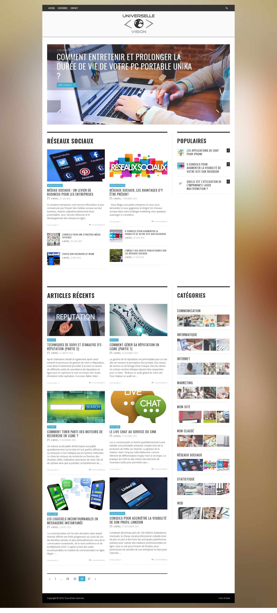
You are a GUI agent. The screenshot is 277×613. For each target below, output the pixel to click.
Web (180, 503)
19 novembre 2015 (68, 440)
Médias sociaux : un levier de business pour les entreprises (70, 191)
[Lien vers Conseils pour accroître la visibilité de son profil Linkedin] (138, 493)
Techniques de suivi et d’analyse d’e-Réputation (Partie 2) (75, 346)
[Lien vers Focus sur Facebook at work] (53, 258)
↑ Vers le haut (224, 598)
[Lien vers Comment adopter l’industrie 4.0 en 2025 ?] (190, 393)
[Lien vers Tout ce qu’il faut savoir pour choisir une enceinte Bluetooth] (223, 441)
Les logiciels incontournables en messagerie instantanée (72, 520)
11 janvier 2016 (66, 353)
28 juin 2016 (76, 241)
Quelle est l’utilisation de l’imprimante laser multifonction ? (204, 185)
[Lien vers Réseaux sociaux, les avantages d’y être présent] (138, 165)
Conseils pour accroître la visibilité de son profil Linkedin (138, 520)
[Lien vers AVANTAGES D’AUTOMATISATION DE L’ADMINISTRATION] (190, 321)
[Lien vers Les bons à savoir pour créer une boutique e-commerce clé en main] (190, 513)
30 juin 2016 (139, 238)
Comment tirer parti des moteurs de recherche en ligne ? (75, 433)
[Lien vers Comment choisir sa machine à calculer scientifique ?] (209, 489)
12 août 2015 (65, 527)
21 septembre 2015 (130, 526)
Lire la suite (52, 225)
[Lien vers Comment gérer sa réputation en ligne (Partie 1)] (138, 319)
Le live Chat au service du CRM (133, 431)
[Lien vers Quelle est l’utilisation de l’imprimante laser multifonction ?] (180, 183)
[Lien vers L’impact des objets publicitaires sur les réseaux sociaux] (116, 255)
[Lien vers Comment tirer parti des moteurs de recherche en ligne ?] (76, 406)
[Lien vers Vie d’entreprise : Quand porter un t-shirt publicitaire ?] (209, 393)
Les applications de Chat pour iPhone (203, 152)
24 (67, 579)
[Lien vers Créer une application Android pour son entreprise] (223, 345)
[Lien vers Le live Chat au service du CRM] (138, 406)
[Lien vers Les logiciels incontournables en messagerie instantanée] (76, 493)
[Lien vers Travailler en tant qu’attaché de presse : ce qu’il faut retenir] (223, 369)
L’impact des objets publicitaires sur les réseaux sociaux (145, 252)
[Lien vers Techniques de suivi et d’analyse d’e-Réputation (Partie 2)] (76, 319)
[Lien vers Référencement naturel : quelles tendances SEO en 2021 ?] (223, 513)
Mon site (51, 340)
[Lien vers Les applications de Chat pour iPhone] (180, 152)
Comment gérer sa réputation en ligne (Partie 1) (134, 346)
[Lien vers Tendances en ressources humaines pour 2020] (209, 321)
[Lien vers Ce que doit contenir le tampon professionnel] (190, 417)
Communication (189, 310)
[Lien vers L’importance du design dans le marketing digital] (223, 393)
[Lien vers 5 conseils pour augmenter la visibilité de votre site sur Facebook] (116, 235)
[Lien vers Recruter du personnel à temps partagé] (190, 489)
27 (89, 579)
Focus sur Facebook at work (78, 253)
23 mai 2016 (76, 257)
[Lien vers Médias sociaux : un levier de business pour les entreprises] (76, 165)
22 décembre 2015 (130, 353)
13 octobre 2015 (129, 436)
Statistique (186, 478)
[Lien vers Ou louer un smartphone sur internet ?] (209, 369)
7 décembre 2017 (129, 198)
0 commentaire (98, 224)
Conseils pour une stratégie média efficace (81, 236)
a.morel (54, 198)
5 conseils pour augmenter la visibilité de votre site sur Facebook (145, 232)
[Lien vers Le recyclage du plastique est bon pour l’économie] (209, 441)
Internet (52, 427)
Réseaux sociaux (55, 185)
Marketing (185, 382)
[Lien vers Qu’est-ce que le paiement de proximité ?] (209, 345)
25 (75, 579)
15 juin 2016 (138, 257)
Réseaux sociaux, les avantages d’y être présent (136, 191)
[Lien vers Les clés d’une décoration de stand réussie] (223, 417)
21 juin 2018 (65, 198)
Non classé (115, 427)
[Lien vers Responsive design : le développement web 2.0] (190, 369)
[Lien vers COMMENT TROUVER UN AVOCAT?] (223, 321)
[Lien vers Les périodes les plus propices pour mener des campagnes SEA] (209, 513)
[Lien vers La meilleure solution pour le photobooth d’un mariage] (209, 417)
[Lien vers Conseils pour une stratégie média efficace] (53, 239)
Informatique (187, 334)
